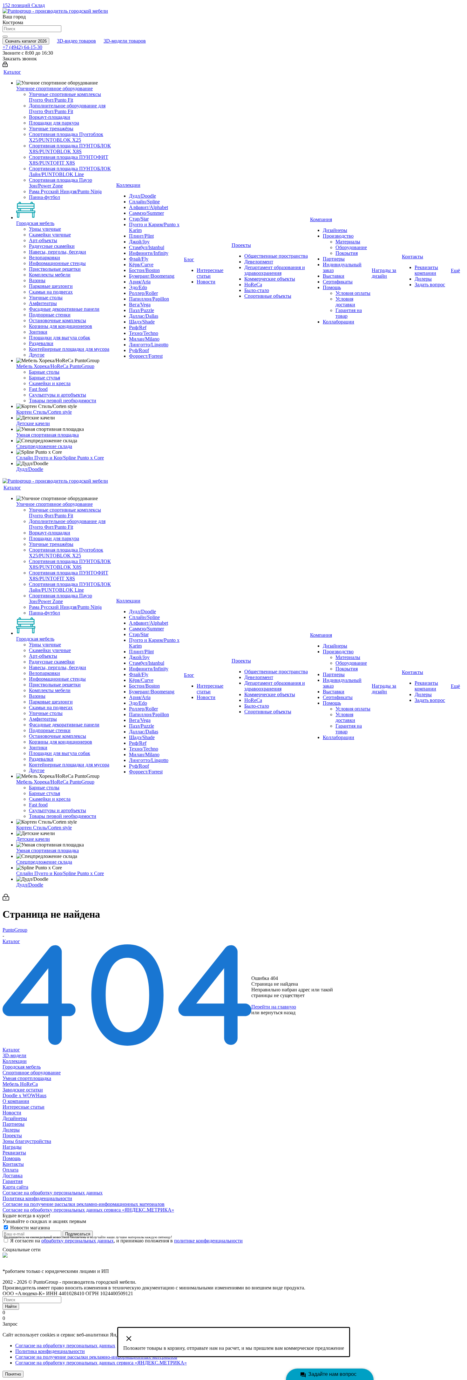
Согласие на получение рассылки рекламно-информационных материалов (84, 1204)
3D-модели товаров (125, 41)
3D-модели (14, 1055)
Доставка (13, 1175)
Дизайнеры (15, 1118)
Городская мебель (22, 1067)
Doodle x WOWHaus (24, 1095)
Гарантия (13, 1181)
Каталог (11, 1049)
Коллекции (15, 1061)
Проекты (12, 1135)
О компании (16, 1101)
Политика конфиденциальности (37, 1198)
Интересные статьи (23, 1107)
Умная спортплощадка (27, 1078)
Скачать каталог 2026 (26, 41)
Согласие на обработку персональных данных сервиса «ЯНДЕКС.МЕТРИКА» (88, 1210)
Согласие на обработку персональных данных (53, 1192)
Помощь (12, 1158)
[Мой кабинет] (5, 65)
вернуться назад (278, 1012)
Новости (12, 1112)
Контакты (13, 1164)
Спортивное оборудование (32, 1072)
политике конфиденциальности (208, 1240)
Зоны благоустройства (27, 1141)
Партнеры (13, 1124)
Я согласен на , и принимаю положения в (126, 1240)
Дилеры (11, 1129)
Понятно (13, 1374)
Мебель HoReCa (20, 1084)
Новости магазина (29, 1227)
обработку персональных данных (77, 1240)
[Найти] (5, 36)
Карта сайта (15, 1187)
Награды (12, 1147)
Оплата (10, 1170)
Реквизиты (14, 1152)
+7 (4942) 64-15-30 (22, 47)
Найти (11, 1306)
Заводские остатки (23, 1089)
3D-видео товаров (76, 41)
